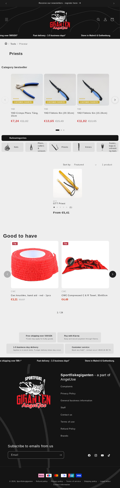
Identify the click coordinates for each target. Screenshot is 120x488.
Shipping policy (90, 481)
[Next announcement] (113, 3)
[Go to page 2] (61, 130)
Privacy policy (57, 481)
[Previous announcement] (6, 3)
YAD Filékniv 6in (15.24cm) (92, 113)
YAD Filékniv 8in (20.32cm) (59, 113)
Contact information (61, 485)
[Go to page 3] (63, 130)
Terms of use (68, 421)
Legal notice (105, 481)
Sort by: (67, 164)
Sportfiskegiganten (25, 481)
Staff (63, 407)
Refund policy (42, 481)
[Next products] (115, 99)
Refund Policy (68, 428)
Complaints (67, 386)
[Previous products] (5, 99)
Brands (64, 435)
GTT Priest (59, 203)
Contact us (66, 414)
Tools (13, 44)
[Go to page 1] (57, 130)
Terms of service (73, 481)
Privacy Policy (68, 393)
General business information (76, 400)
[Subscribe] (60, 455)
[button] (6, 19)
